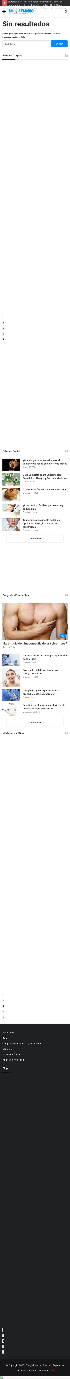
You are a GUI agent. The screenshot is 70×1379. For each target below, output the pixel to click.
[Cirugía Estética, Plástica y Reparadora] (21, 11)
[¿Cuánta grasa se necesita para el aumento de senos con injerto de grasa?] (11, 465)
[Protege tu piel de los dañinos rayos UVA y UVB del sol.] (11, 677)
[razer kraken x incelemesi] (35, 1377)
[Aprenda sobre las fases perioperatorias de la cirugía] (11, 660)
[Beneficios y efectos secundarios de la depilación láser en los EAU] (11, 709)
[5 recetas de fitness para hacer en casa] (11, 494)
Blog (4, 1038)
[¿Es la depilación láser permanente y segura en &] (11, 510)
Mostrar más (35, 538)
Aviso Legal (8, 1032)
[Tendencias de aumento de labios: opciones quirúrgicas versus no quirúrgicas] (11, 524)
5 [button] (3, 339)
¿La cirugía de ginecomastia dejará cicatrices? (34, 643)
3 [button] (3, 328)
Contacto (7, 1049)
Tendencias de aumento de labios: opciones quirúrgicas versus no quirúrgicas (42, 523)
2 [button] (3, 323)
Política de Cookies (12, 1054)
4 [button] (3, 333)
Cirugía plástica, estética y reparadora (21, 1043)
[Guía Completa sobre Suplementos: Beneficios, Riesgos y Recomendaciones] (11, 479)
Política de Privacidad (13, 1059)
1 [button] (2, 317)
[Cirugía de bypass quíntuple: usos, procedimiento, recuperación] (11, 695)
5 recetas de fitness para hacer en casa (44, 489)
